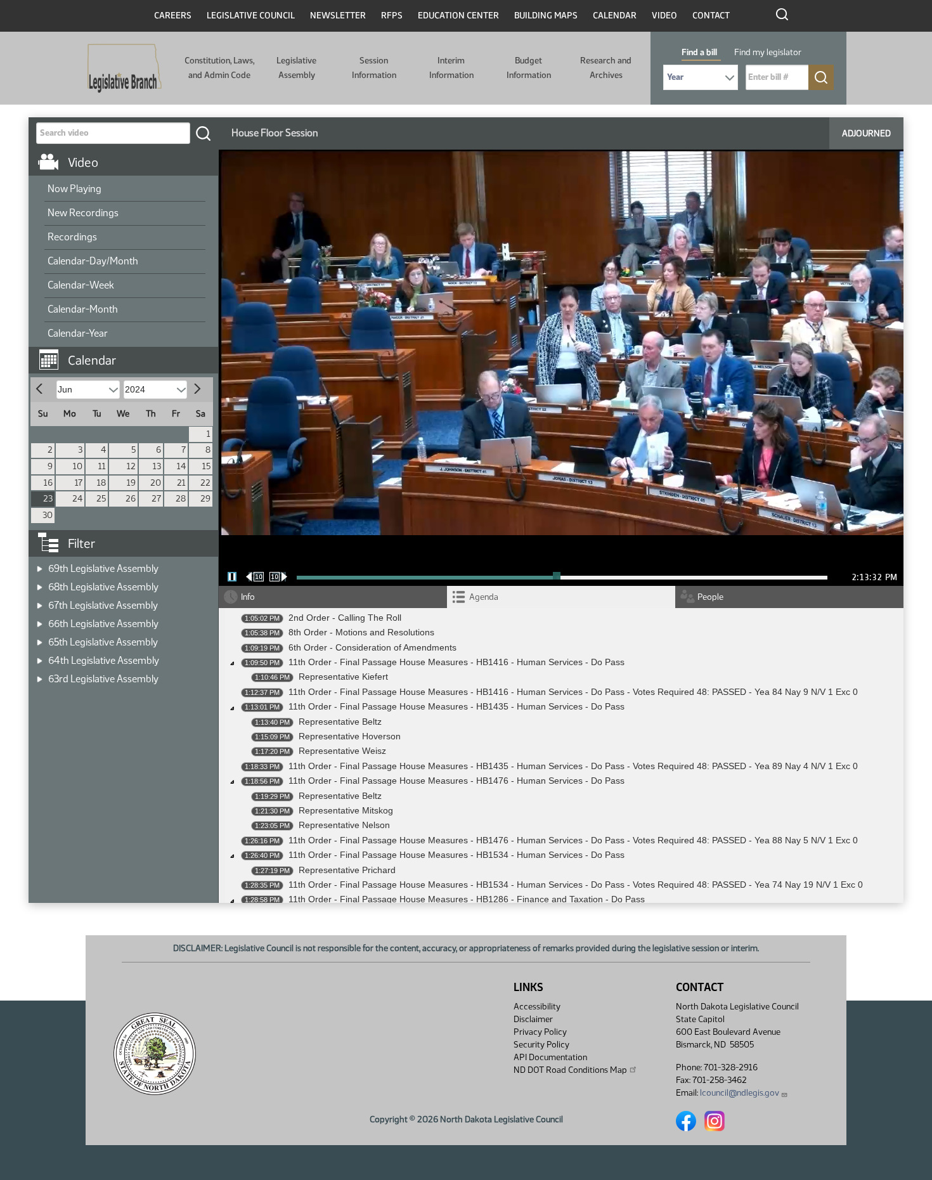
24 (77, 498)
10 (77, 466)
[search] (202, 133)
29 (205, 498)
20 (155, 482)
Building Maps (546, 15)
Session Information (374, 67)
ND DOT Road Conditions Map (570, 1070)
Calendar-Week (81, 285)
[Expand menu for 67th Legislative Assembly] (39, 601)
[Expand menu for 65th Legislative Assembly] (39, 638)
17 (78, 482)
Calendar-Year (78, 333)
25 (101, 498)
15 (206, 466)
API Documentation (550, 1057)
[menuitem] (124, 190)
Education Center (458, 15)
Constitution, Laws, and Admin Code (219, 67)
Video (664, 15)
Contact (711, 15)
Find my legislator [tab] (767, 52)
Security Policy (541, 1044)
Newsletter (338, 15)
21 (181, 482)
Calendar (615, 15)
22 (205, 482)
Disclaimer (533, 1019)
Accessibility (537, 1006)
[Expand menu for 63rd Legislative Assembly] (39, 675)
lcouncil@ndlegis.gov (739, 1092)
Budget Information (529, 67)
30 (47, 515)
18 (101, 482)
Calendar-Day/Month (93, 261)
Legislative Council (251, 15)
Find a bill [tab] (699, 52)
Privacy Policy (540, 1032)
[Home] (125, 68)
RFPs (392, 15)
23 (48, 498)
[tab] (561, 597)
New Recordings (83, 213)
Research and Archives (605, 67)
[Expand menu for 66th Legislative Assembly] (39, 620)
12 (131, 466)
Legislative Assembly (296, 67)
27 (156, 498)
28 (181, 498)
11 (102, 466)
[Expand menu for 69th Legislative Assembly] (39, 564)
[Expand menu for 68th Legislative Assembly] (39, 583)
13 (157, 466)
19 (131, 482)
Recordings (72, 237)
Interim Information (451, 67)
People (710, 597)
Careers (172, 15)
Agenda (483, 597)
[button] (128, 354)
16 (48, 482)
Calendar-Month (83, 309)
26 (131, 498)
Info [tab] (248, 597)
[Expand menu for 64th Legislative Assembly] (39, 656)
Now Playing (74, 189)
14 (181, 466)
